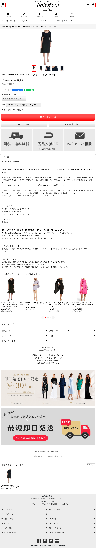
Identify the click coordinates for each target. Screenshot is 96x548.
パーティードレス (48, 498)
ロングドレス (62, 498)
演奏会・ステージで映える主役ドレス (48, 358)
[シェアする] (5, 90)
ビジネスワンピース (33, 504)
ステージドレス (35, 498)
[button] (3, 5)
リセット (92, 465)
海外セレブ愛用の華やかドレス (48, 360)
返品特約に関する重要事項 (13, 110)
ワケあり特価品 (48, 504)
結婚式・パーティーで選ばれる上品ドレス (48, 355)
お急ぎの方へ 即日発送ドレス (48, 363)
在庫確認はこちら (10, 94)
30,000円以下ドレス (62, 504)
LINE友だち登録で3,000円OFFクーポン (48, 451)
